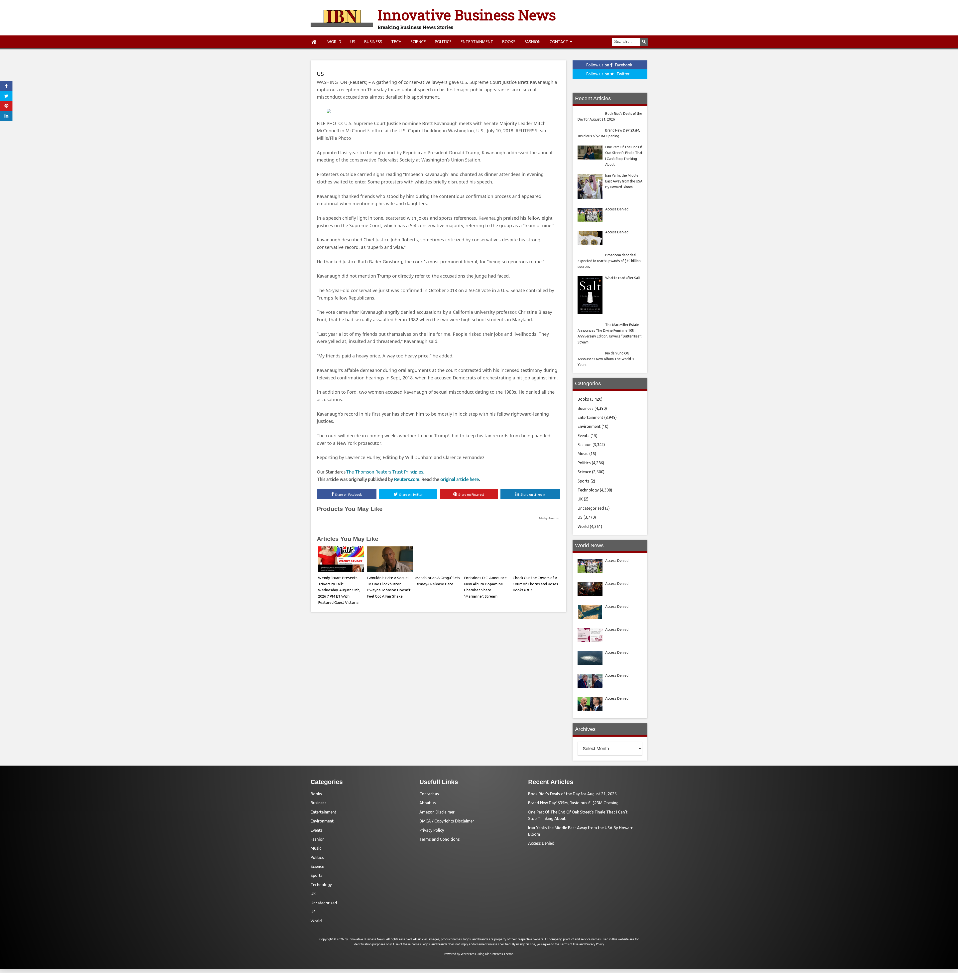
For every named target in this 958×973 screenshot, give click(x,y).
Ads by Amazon (548, 518)
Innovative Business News (467, 14)
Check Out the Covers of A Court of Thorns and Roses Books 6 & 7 (535, 584)
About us (427, 803)
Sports (584, 481)
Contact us (429, 794)
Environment (589, 426)
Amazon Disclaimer (437, 812)
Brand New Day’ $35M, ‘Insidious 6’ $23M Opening (573, 803)
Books (508, 41)
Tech (396, 41)
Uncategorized (591, 508)
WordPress (468, 954)
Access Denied (541, 843)
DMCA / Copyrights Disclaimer (446, 821)
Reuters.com (406, 479)
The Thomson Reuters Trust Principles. (385, 471)
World (334, 41)
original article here (459, 479)
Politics (443, 41)
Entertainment (477, 41)
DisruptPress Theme (499, 954)
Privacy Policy (431, 830)
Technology (588, 490)
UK (580, 499)
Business (373, 41)
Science (418, 41)
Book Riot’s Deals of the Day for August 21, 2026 (572, 794)
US (352, 41)
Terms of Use (569, 944)
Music (583, 453)
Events (584, 435)
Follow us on (609, 65)
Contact (559, 41)
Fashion (532, 41)
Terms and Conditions (439, 839)
